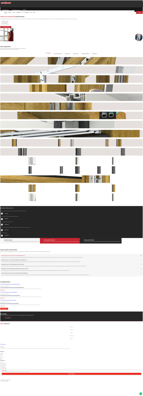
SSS (22, 12)
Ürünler (14, 12)
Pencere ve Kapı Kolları (3, 367)
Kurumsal (9, 12)
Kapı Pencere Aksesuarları (3, 364)
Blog (31, 12)
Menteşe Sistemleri (2, 366)
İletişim (34, 12)
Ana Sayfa (5, 12)
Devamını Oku (2, 290)
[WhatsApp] (140, 393)
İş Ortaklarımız (27, 12)
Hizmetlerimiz (19, 12)
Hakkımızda (1, 354)
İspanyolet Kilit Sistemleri (3, 368)
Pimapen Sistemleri (2, 363)
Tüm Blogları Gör (4, 308)
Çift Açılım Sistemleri (3, 365)
